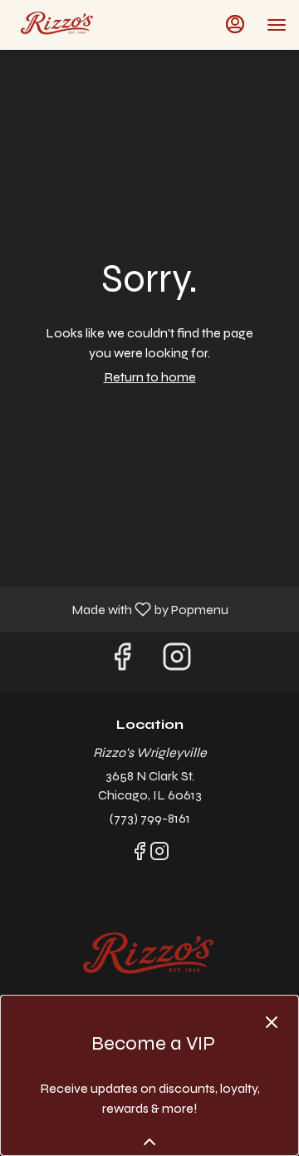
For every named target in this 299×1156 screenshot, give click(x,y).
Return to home (150, 377)
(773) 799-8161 (150, 818)
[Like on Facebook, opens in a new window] (122, 662)
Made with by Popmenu (120, 609)
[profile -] (235, 24)
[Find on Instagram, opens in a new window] (177, 662)
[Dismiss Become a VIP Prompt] (272, 1022)
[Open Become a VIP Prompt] (149, 1142)
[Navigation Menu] (276, 25)
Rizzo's (149, 956)
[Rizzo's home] (87, 25)
